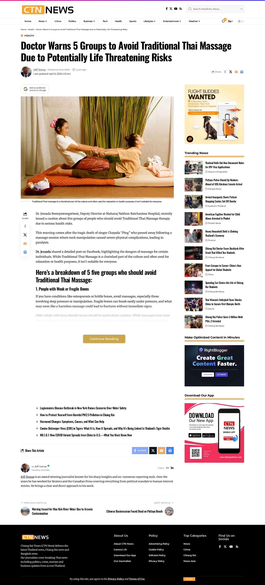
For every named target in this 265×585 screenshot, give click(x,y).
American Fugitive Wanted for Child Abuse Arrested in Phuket (222, 216)
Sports (211, 308)
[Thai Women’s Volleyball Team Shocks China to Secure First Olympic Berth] (194, 304)
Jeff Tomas (39, 69)
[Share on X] (230, 72)
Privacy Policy (116, 578)
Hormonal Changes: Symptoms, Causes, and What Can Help (72, 421)
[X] (171, 8)
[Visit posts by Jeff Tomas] (26, 72)
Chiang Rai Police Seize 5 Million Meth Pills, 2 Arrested (224, 319)
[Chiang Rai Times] (47, 9)
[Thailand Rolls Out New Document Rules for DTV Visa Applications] (194, 167)
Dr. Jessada (43, 251)
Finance (212, 240)
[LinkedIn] (172, 468)
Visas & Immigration (218, 171)
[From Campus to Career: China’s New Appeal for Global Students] (194, 270)
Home (23, 29)
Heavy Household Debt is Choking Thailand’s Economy (221, 233)
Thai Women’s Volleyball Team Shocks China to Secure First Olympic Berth (223, 302)
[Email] (236, 72)
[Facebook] (167, 8)
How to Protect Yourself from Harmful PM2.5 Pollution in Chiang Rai (77, 415)
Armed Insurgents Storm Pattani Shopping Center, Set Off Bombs (221, 199)
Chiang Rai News (216, 257)
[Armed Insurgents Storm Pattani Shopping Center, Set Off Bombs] (194, 202)
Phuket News (214, 223)
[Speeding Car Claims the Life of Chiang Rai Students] (194, 287)
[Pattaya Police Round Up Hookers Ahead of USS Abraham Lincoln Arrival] (194, 184)
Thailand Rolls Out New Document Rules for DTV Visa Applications (224, 165)
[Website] (167, 468)
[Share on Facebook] (225, 72)
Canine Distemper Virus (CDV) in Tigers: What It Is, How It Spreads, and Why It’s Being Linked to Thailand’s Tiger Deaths (105, 428)
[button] (189, 579)
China (211, 274)
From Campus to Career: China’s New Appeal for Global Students (223, 267)
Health (31, 29)
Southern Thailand (217, 206)
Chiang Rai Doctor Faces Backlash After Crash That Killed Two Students (224, 250)
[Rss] (180, 8)
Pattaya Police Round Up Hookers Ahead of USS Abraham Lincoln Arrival (223, 182)
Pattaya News (214, 189)
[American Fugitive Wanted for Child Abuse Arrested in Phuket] (194, 219)
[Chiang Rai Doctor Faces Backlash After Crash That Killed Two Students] (194, 253)
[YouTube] (175, 8)
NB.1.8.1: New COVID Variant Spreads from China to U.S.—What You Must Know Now (86, 435)
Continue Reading (104, 339)
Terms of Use (137, 578)
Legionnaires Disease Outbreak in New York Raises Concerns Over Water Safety (83, 408)
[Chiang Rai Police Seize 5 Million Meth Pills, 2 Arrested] (194, 321)
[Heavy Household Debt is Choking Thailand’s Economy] (194, 236)
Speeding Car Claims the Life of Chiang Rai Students (224, 285)
